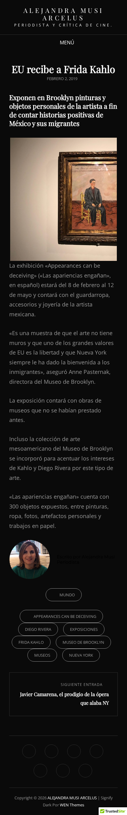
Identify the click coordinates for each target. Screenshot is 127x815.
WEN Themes (72, 805)
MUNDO (67, 595)
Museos (42, 655)
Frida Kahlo (31, 642)
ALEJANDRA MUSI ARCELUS (63, 14)
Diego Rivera (38, 629)
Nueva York (81, 655)
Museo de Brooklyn (83, 642)
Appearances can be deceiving (65, 616)
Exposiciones (84, 629)
